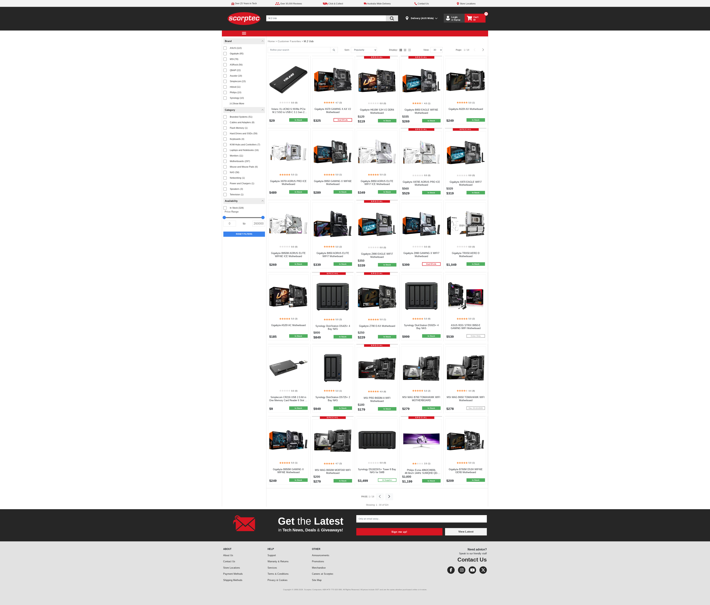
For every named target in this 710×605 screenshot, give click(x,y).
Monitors (236, 155)
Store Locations (231, 567)
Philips (235, 92)
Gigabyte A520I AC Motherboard (288, 325)
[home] (244, 18)
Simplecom (238, 81)
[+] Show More (237, 103)
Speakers (236, 189)
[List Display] (409, 50)
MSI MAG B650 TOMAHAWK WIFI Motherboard (466, 399)
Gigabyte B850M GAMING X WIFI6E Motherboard (288, 471)
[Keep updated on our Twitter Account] (482, 571)
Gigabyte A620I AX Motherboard (466, 109)
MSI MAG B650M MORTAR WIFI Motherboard (333, 472)
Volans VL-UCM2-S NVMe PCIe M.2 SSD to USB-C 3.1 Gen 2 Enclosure (288, 112)
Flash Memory (239, 128)
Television (237, 194)
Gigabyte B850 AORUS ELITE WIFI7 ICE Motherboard (377, 183)
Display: (393, 50)
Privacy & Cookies (278, 580)
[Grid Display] (401, 50)
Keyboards (237, 139)
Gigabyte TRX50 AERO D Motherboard (465, 255)
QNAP (235, 70)
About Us (228, 555)
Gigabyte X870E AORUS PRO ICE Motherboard (421, 183)
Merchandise (319, 567)
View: (426, 50)
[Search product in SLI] (392, 18)
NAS (234, 172)
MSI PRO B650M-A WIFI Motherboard (377, 399)
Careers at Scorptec (322, 573)
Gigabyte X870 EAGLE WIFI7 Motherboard (466, 183)
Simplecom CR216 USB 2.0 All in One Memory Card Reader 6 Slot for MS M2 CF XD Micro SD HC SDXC (288, 400)
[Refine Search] (334, 50)
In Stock (237, 208)
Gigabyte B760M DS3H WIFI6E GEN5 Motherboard (466, 471)
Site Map (317, 580)
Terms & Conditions (278, 573)
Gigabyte (237, 53)
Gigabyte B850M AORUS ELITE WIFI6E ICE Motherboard (288, 255)
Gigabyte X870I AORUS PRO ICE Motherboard (288, 183)
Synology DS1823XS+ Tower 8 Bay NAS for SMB (377, 471)
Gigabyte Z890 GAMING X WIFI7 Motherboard (421, 255)
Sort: (347, 50)
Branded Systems (241, 117)
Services (272, 567)
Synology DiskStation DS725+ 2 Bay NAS (332, 399)
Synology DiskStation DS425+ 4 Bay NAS (332, 328)
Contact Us (229, 561)
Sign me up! (399, 531)
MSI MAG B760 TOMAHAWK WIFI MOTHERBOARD (421, 399)
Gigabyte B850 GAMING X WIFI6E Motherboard (333, 183)
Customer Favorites (290, 41)
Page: (459, 50)
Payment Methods (233, 573)
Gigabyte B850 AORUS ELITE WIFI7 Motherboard (333, 255)
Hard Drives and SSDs (243, 133)
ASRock (236, 64)
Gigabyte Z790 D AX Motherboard (377, 326)
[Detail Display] (405, 50)
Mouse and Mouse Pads (244, 167)
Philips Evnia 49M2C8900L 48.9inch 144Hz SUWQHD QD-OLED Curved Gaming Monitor (421, 473)
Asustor (236, 76)
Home (271, 41)
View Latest (466, 531)
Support (272, 555)
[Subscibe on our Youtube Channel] (471, 571)
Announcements (320, 555)
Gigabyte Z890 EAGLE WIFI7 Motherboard (377, 255)
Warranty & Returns (278, 561)
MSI (234, 59)
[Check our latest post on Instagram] (460, 571)
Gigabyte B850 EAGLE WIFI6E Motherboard (421, 111)
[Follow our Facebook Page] (449, 571)
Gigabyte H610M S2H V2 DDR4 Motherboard (377, 111)
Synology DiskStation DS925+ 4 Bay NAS (421, 327)
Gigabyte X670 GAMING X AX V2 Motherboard (333, 111)
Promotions (318, 561)
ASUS (236, 48)
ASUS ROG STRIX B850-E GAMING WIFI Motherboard (466, 327)
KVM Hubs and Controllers (245, 144)
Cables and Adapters (242, 122)
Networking (237, 178)
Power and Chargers (242, 183)
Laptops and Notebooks (244, 150)
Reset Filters (244, 234)
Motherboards (240, 161)
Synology (237, 98)
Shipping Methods (232, 580)
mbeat (235, 87)
